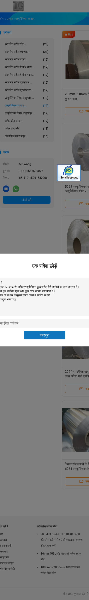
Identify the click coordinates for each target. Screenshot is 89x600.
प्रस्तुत (44, 335)
